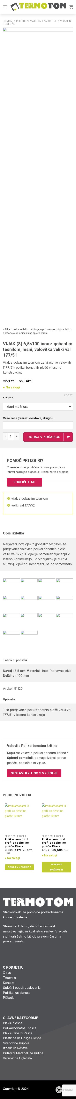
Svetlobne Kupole (16, 1043)
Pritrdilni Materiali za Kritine (36, 21)
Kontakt (8, 983)
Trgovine (9, 978)
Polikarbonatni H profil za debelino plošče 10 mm (54, 843)
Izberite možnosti (56, 867)
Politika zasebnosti (16, 993)
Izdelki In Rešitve (15, 1048)
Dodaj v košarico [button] (19, 867)
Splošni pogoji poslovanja (22, 988)
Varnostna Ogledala (17, 1058)
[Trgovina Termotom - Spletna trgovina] (38, 7)
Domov (7, 21)
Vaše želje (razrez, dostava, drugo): (28, 418)
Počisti (68, 395)
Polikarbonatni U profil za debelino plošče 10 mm (17, 843)
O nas (7, 972)
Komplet (8, 397)
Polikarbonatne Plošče (19, 1028)
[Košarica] (71, 7)
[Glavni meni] (5, 7)
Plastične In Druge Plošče (22, 1038)
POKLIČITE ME (24, 482)
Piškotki (8, 997)
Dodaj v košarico (44, 437)
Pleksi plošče (12, 1023)
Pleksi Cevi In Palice (17, 1033)
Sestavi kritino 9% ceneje (34, 773)
